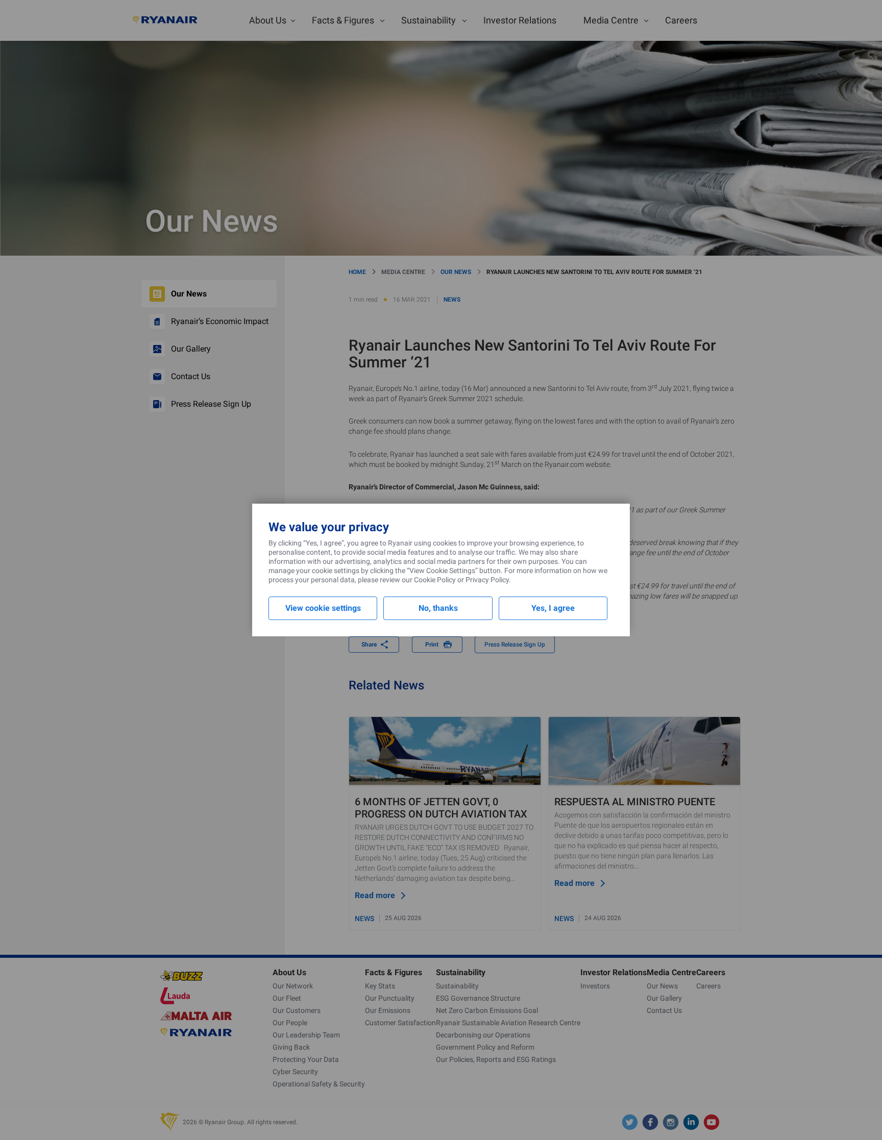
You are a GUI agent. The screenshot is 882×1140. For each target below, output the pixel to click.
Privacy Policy (487, 580)
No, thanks (438, 608)
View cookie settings (323, 608)
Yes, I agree (553, 608)
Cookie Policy (435, 580)
